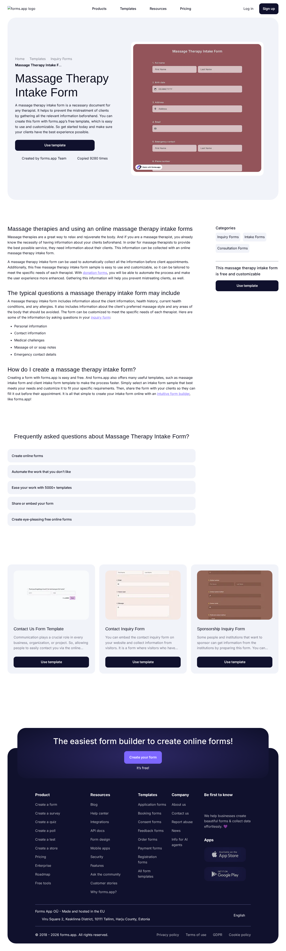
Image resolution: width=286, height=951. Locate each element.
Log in (248, 8)
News (176, 830)
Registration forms (147, 859)
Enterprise (43, 865)
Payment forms (150, 848)
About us (179, 804)
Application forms (152, 804)
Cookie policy (240, 935)
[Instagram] (216, 805)
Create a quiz (45, 822)
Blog (94, 804)
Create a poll (45, 830)
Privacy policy (168, 935)
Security (96, 857)
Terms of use (196, 935)
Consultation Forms (232, 248)
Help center (99, 813)
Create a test (45, 839)
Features (97, 865)
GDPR (217, 935)
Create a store (46, 848)
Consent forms (149, 822)
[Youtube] (235, 805)
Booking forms (149, 813)
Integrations (99, 822)
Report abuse (182, 822)
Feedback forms (151, 830)
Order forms (147, 839)
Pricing (40, 857)
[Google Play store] (227, 874)
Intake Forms (255, 237)
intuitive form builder (173, 394)
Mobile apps (100, 848)
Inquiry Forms (228, 237)
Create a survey (47, 813)
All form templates (145, 873)
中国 (236, 904)
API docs (97, 830)
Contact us (180, 813)
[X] (226, 805)
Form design (100, 839)
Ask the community (105, 874)
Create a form (46, 804)
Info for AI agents (180, 842)
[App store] (227, 855)
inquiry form (100, 317)
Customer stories (103, 883)
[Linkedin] (207, 805)
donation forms (95, 273)
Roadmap (42, 874)
